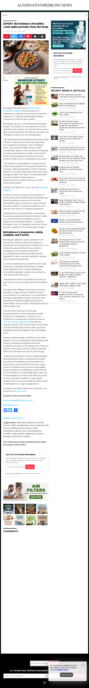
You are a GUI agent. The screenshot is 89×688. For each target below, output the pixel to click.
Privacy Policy (62, 670)
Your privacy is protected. (13, 473)
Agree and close (66, 675)
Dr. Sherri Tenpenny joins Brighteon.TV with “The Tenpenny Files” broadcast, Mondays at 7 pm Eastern (71, 295)
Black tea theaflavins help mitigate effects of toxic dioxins (72, 105)
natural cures (20, 431)
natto (34, 428)
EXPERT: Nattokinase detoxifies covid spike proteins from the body (72, 96)
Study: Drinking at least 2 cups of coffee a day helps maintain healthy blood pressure (72, 202)
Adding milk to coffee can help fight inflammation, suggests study (72, 285)
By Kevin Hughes (72, 174)
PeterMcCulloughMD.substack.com (18, 400)
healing (14, 428)
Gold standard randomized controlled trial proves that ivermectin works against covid (70, 264)
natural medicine (34, 431)
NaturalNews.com (10, 405)
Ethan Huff (20, 31)
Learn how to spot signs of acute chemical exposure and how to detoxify (71, 139)
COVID (13, 425)
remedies (7, 434)
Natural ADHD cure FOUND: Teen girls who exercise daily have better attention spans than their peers (72, 158)
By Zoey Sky (71, 143)
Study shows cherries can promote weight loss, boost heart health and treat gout (72, 180)
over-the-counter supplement (16, 322)
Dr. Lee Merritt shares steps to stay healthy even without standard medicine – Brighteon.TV (72, 275)
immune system (25, 428)
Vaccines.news (20, 391)
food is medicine (37, 425)
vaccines (26, 436)
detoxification (23, 425)
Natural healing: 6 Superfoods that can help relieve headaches (72, 212)
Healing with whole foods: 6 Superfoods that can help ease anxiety (70, 191)
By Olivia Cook (71, 224)
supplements (30, 434)
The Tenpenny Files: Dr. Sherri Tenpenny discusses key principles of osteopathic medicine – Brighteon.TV (72, 243)
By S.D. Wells (71, 235)
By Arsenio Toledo (73, 163)
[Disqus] (26, 563)
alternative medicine (26, 423)
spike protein (18, 434)
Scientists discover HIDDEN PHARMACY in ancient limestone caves (71, 169)
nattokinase (8, 431)
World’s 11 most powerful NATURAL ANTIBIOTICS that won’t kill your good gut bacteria (72, 231)
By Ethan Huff (71, 99)
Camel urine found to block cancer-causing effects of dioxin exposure (72, 149)
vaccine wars (16, 436)
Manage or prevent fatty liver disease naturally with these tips (71, 221)
